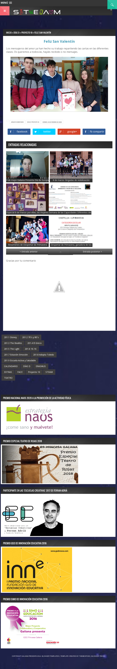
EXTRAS (8, 372)
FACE (20, 372)
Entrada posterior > (92, 251)
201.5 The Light (11, 348)
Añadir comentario (17, 122)
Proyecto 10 (35, 122)
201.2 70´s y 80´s (30, 337)
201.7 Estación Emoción (16, 354)
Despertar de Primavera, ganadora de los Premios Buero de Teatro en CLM (71, 246)
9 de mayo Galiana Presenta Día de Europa (27, 180)
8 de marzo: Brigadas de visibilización (71, 180)
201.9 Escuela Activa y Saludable (20, 360)
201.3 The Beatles (13, 343)
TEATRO (8, 377)
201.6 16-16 (30, 348)
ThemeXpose (84, 656)
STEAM (49, 372)
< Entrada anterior (28, 251)
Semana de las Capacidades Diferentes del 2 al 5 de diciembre (70, 214)
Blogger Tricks (98, 656)
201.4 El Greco (34, 343)
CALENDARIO (11, 366)
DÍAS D (29, 122)
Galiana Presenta (29, 656)
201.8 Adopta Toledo (43, 354)
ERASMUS (41, 366)
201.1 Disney (10, 337)
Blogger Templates (50, 656)
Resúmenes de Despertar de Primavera (27, 244)
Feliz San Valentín (59, 41)
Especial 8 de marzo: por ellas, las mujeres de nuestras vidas (27, 214)
